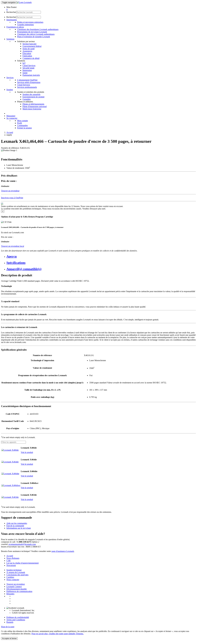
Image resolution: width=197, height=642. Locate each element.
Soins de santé (29, 49)
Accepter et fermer (9, 638)
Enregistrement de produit (33, 97)
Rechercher (11, 12)
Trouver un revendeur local (12, 246)
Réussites (10, 594)
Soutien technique (14, 570)
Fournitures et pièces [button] (15, 27)
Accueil (9, 132)
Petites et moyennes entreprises (30, 22)
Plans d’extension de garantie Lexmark (33, 36)
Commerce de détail (31, 58)
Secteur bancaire (29, 44)
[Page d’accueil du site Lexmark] (24, 2)
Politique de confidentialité (17, 617)
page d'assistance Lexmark (62, 551)
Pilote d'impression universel (35, 106)
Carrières (10, 577)
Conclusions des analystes (17, 575)
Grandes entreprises (25, 24)
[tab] (101, 256)
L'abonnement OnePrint (27, 80)
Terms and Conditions (15, 620)
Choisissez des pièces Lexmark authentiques (36, 34)
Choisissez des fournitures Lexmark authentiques (37, 29)
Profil (19, 123)
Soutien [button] (9, 89)
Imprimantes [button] (11, 20)
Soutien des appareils (31, 94)
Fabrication (27, 56)
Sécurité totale (28, 68)
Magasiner (10, 116)
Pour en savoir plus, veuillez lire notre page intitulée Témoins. (57, 633)
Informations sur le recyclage (18, 528)
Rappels (9, 622)
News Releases (12, 558)
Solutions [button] (10, 39)
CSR (8, 560)
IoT (24, 63)
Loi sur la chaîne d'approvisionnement (22, 563)
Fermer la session (24, 128)
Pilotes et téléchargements (33, 104)
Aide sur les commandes (16, 523)
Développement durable (16, 589)
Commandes (22, 125)
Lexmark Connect (14, 586)
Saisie (25, 73)
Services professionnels (27, 87)
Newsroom (11, 565)
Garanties (27, 99)
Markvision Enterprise (32, 109)
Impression (27, 70)
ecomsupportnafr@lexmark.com (22, 544)
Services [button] (10, 77)
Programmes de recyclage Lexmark (32, 32)
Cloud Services (29, 65)
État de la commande (15, 526)
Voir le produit (27, 452)
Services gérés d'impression (28, 82)
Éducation (27, 53)
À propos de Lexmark (15, 572)
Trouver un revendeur (15, 584)
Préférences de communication (19, 591)
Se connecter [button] (11, 118)
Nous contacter (12, 579)
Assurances (27, 51)
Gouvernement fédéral (32, 46)
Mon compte (22, 120)
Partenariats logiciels (31, 75)
